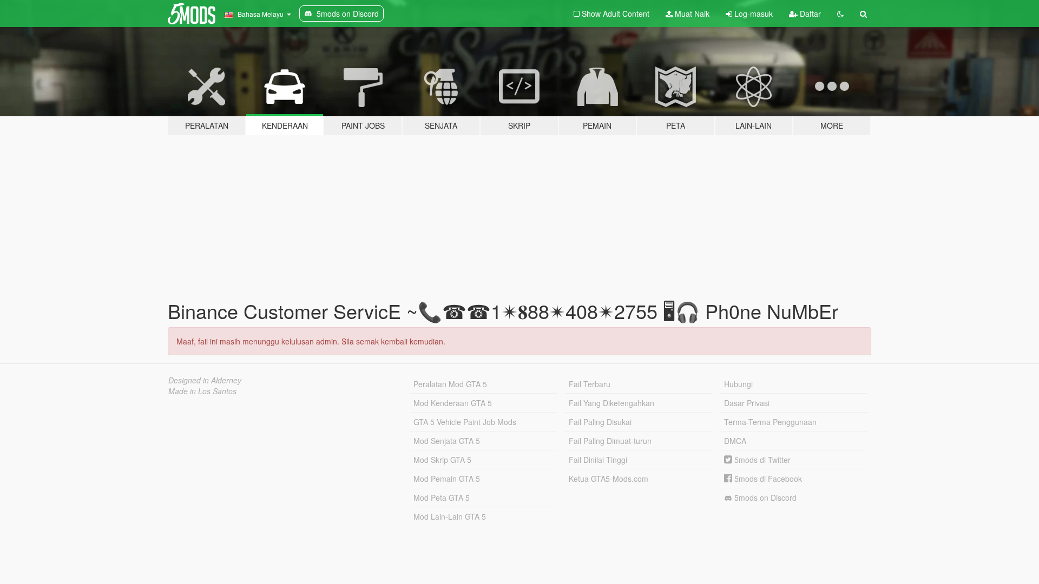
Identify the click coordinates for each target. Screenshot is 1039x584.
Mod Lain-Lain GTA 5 (449, 516)
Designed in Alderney (204, 380)
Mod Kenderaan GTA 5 (452, 402)
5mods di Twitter (761, 459)
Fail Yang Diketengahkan (611, 402)
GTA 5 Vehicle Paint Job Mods (464, 421)
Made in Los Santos (202, 391)
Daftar (809, 13)
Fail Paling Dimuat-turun (610, 440)
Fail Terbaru (589, 384)
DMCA (735, 440)
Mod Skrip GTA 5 (442, 459)
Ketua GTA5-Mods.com (608, 478)
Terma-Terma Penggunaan (770, 421)
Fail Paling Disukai (600, 421)
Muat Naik (691, 13)
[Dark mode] (840, 13)
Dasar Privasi (747, 402)
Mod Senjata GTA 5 (446, 440)
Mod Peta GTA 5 (441, 497)
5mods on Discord (764, 497)
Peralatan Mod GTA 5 (450, 384)
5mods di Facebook (767, 478)
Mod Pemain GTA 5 (446, 478)
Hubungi (738, 384)
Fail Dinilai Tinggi (598, 459)
